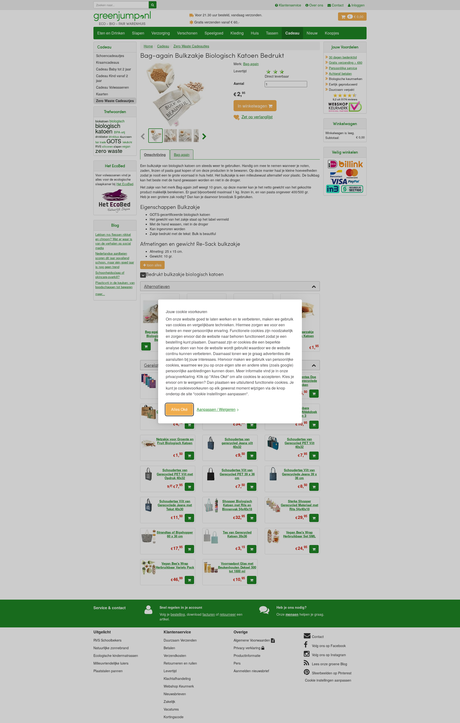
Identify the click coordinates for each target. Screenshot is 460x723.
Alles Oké (179, 409)
